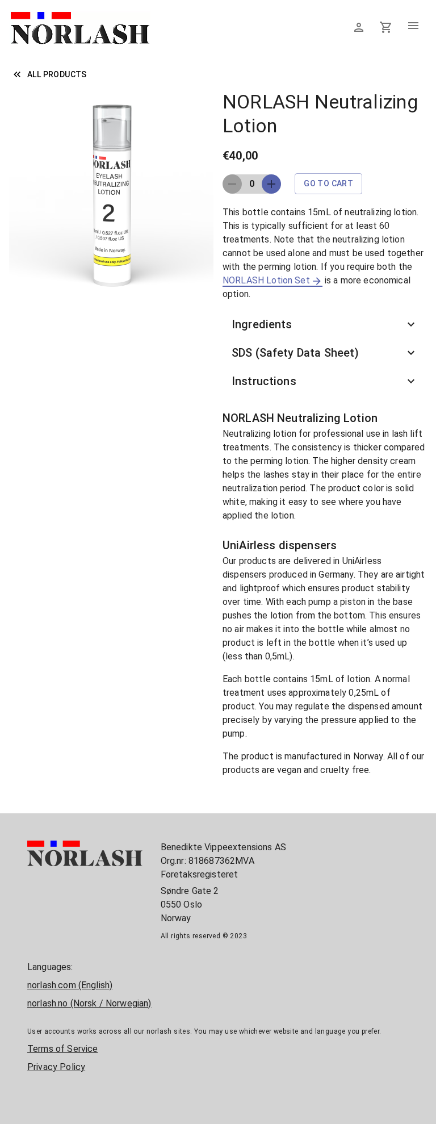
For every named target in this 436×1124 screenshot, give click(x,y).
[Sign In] (358, 27)
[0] (386, 27)
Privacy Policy (56, 1067)
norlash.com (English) (69, 985)
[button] (325, 324)
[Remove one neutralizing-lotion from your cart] (271, 184)
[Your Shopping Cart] (386, 27)
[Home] (80, 42)
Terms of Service (62, 1048)
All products (57, 74)
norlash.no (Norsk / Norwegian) (89, 1003)
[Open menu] (413, 27)
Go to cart (328, 183)
